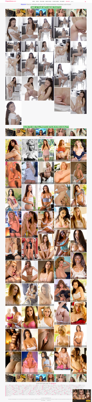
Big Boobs (66, 393)
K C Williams (72, 385)
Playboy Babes (55, 1)
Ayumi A (55, 390)
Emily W (46, 391)
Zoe (63, 388)
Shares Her (77, 388)
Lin (23, 385)
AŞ (58, 389)
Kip (51, 388)
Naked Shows (48, 1)
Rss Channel (43, 400)
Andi (43, 386)
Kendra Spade (57, 392)
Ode (6, 387)
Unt (14, 393)
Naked (78, 387)
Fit (19, 387)
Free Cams (42, 1)
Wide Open (16, 394)
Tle (46, 394)
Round (48, 392)
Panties (15, 390)
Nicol (61, 394)
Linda (7, 395)
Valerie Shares (32, 394)
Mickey (69, 394)
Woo (13, 386)
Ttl (39, 394)
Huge (65, 392)
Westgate (43, 389)
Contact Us (49, 400)
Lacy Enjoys (24, 390)
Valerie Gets (49, 393)
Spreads (7, 394)
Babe (23, 392)
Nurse (38, 385)
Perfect (72, 389)
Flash (17, 385)
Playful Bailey (27, 388)
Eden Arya (64, 390)
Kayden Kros (22, 393)
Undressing (58, 393)
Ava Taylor (55, 387)
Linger (24, 391)
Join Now (68, 1)
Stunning (35, 389)
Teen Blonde (48, 390)
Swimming (63, 385)
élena (7, 389)
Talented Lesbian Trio (78, 386)
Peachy (23, 4)
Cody (66, 389)
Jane (14, 387)
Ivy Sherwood (29, 386)
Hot (15, 392)
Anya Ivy (51, 389)
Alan (13, 389)
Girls (10, 385)
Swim (7, 393)
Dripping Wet (32, 392)
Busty (55, 385)
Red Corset (61, 386)
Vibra (24, 394)
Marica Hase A (40, 393)
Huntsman (44, 388)
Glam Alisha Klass (17, 388)
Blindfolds (61, 391)
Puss (27, 389)
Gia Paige (38, 391)
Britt (17, 391)
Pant (70, 387)
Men (19, 389)
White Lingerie (51, 386)
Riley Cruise (54, 394)
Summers (7, 390)
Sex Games (62, 1)
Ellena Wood (8, 392)
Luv (57, 388)
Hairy (63, 387)
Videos (37, 1)
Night (80, 385)
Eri (30, 391)
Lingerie (7, 388)
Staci (40, 390)
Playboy (40, 392)
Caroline (32, 390)
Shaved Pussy (8, 391)
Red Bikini (20, 386)
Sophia (70, 388)
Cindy (54, 391)
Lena (68, 386)
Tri (71, 390)
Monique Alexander (46, 387)
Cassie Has (36, 387)
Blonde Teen (36, 388)
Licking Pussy (31, 393)
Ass (30, 385)
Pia (6, 386)
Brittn (37, 386)
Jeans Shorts (69, 391)
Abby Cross (27, 387)
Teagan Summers (46, 385)
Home (33, 1)
